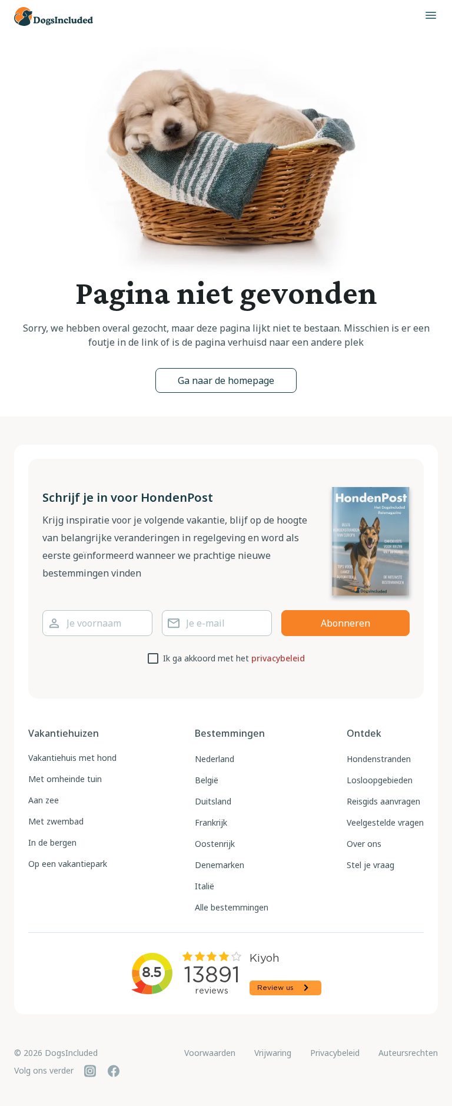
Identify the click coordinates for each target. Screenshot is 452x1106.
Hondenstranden (379, 758)
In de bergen (52, 842)
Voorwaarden (209, 1052)
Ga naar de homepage (226, 380)
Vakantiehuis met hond (72, 757)
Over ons (364, 843)
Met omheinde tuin (65, 778)
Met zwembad (56, 821)
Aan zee (43, 800)
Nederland (214, 758)
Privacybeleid (335, 1052)
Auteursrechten (408, 1052)
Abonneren (345, 623)
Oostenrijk (215, 843)
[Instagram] (90, 1071)
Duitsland (213, 801)
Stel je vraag (370, 864)
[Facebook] (114, 1071)
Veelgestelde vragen (385, 822)
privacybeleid (278, 658)
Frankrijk (211, 822)
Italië (204, 886)
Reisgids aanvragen (383, 801)
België (206, 780)
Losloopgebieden (380, 780)
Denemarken (219, 864)
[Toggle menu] (431, 15)
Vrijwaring (272, 1052)
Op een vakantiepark (67, 863)
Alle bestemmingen (231, 907)
